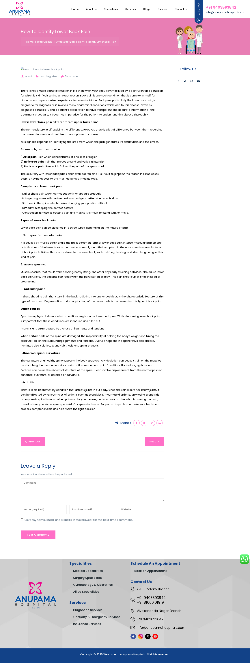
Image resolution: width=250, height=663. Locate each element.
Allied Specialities (86, 592)
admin (29, 76)
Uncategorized (49, 76)
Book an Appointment (150, 571)
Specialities (111, 9)
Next (153, 441)
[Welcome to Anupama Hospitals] (19, 9)
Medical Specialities (88, 571)
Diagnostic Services (87, 610)
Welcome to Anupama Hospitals (124, 654)
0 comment (73, 76)
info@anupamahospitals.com (226, 12)
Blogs (146, 9)
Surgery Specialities (87, 578)
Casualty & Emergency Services (96, 617)
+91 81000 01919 (150, 602)
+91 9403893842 (221, 7)
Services (130, 9)
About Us (91, 9)
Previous (35, 441)
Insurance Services (87, 624)
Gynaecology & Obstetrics (93, 585)
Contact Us (181, 9)
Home (75, 9)
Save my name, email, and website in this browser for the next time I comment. (79, 520)
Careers (162, 9)
